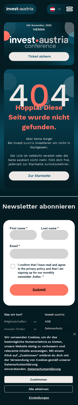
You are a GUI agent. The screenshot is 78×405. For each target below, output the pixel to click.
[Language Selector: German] (55, 9)
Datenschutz (53, 328)
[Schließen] (72, 337)
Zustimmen (38, 379)
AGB (48, 321)
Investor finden (14, 329)
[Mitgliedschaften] (35, 321)
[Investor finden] (35, 329)
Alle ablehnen (39, 389)
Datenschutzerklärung (44, 369)
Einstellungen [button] (39, 397)
